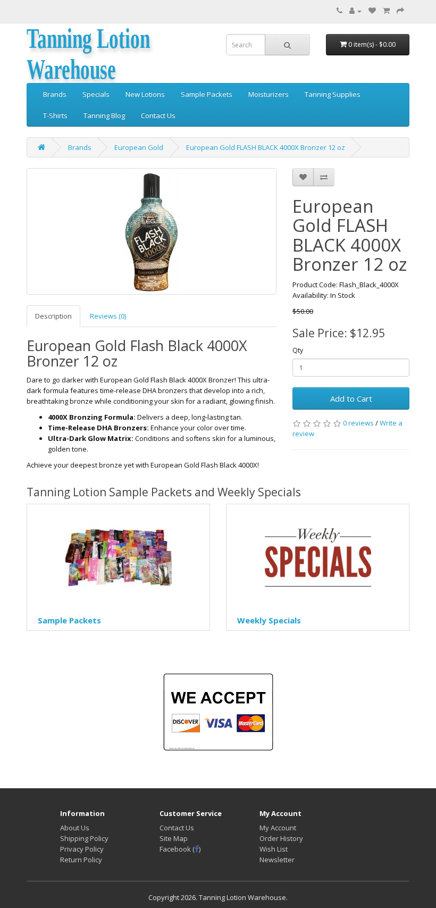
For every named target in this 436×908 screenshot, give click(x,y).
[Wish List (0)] (372, 10)
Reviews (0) (108, 316)
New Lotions (145, 94)
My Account (277, 827)
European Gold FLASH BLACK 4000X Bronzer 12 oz (265, 147)
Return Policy (81, 859)
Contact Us (158, 115)
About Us (74, 827)
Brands (54, 94)
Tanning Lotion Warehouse (88, 54)
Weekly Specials (269, 620)
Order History (281, 838)
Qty (297, 350)
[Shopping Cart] (386, 10)
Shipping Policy (84, 838)
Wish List (273, 849)
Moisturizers (268, 94)
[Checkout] (400, 10)
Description (53, 316)
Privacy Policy (82, 849)
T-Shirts (55, 115)
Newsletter (277, 859)
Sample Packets (206, 94)
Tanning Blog (104, 115)
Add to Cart (351, 398)
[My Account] (355, 10)
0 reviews (358, 423)
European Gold (138, 147)
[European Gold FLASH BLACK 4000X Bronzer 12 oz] (151, 231)
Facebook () (180, 849)
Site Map (174, 838)
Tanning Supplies (332, 94)
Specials (96, 94)
